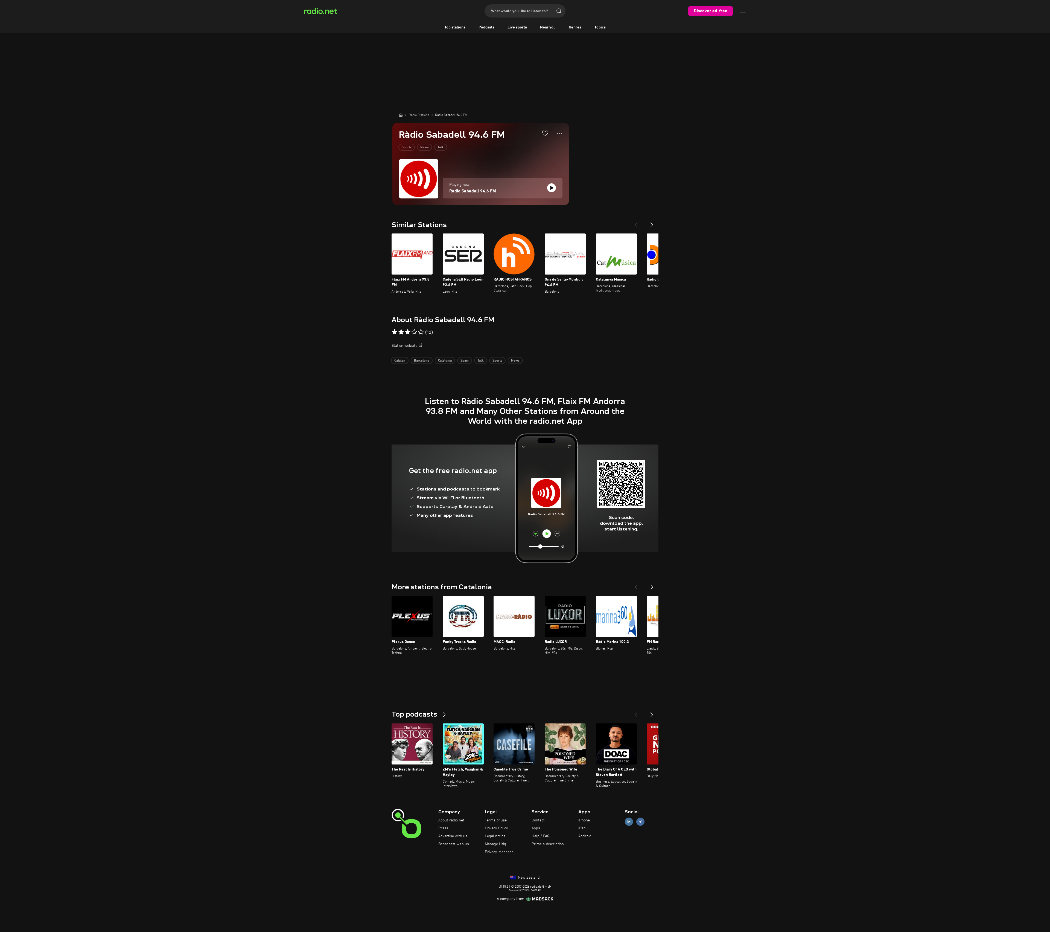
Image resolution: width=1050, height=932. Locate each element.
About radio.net (451, 820)
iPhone (584, 820)
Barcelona (421, 360)
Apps (536, 828)
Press (443, 828)
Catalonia (445, 360)
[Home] (401, 115)
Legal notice (495, 836)
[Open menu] (742, 11)
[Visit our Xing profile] (640, 822)
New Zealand (528, 877)
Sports (407, 147)
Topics (600, 27)
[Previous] (636, 222)
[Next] (651, 222)
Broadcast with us (453, 844)
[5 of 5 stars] (421, 332)
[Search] (559, 11)
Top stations (454, 27)
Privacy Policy (496, 828)
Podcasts (486, 27)
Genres (575, 27)
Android (584, 836)
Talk (441, 147)
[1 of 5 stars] (394, 332)
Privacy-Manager (499, 852)
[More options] (559, 133)
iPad (582, 828)
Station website (404, 346)
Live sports (517, 27)
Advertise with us (452, 836)
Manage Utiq (495, 844)
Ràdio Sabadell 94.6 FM (472, 191)
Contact (538, 820)
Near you (548, 27)
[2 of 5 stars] (401, 332)
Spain (464, 360)
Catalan (399, 360)
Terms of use (496, 820)
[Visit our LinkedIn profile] (629, 822)
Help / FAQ (541, 836)
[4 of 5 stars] (414, 332)
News (424, 147)
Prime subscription (548, 844)
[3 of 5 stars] (407, 332)
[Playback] (551, 187)
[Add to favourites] (545, 133)
